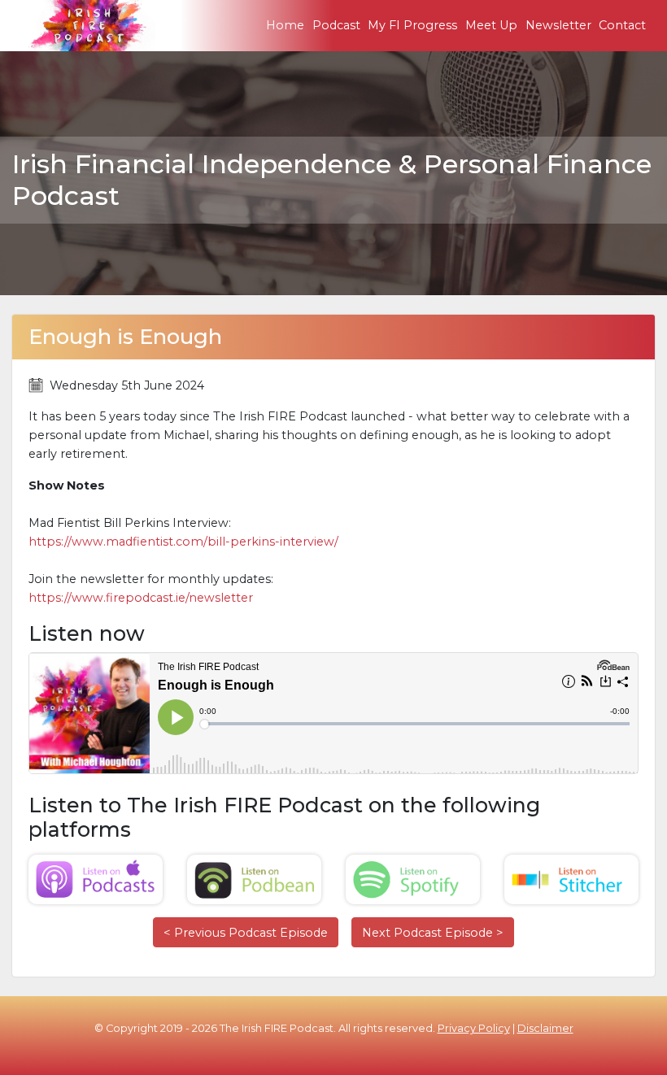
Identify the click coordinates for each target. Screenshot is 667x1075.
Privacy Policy (474, 1028)
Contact (622, 25)
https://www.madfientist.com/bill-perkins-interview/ (183, 541)
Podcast (336, 25)
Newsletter (558, 25)
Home (285, 25)
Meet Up (491, 25)
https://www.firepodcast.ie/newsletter (140, 597)
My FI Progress (412, 25)
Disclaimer (545, 1028)
